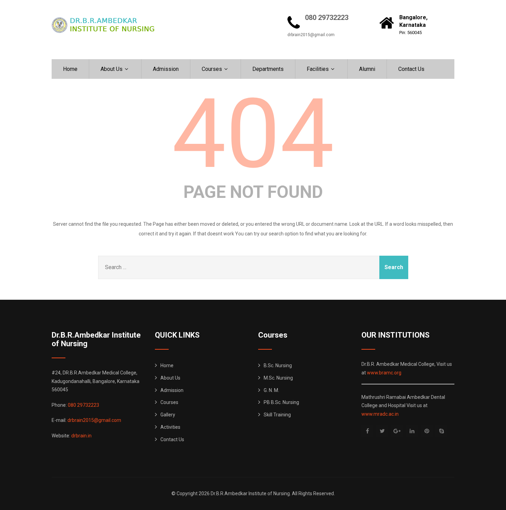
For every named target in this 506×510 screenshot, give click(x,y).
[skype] (441, 431)
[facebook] (367, 431)
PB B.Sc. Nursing (281, 402)
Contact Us (411, 69)
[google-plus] (397, 431)
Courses (212, 69)
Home (70, 69)
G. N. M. (271, 390)
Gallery (167, 414)
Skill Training (277, 414)
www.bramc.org (384, 372)
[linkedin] (412, 431)
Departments (268, 69)
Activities (170, 427)
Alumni (367, 69)
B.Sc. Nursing (278, 365)
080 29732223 (326, 17)
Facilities (318, 69)
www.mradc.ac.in (380, 414)
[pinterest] (427, 431)
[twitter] (382, 431)
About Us (112, 69)
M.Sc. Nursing (278, 378)
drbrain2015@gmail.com (311, 34)
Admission (166, 69)
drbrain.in (81, 435)
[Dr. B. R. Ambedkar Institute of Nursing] (103, 25)
